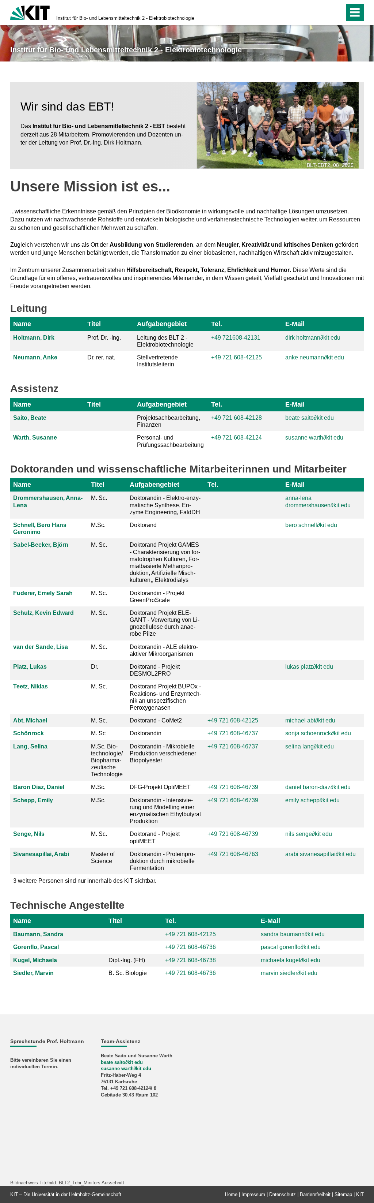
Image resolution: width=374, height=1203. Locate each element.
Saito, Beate (29, 418)
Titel (94, 324)
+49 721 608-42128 (236, 418)
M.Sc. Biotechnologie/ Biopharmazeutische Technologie (107, 760)
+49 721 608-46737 (232, 733)
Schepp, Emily (33, 800)
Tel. (216, 324)
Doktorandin (145, 733)
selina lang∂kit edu (309, 746)
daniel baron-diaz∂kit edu (318, 787)
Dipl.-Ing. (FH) (126, 960)
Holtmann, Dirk (33, 338)
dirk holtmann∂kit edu (312, 338)
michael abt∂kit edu (310, 720)
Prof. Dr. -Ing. (104, 338)
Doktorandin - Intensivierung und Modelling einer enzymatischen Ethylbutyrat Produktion (165, 811)
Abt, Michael (30, 720)
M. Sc (98, 733)
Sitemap (343, 1194)
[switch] (323, 12)
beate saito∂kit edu (309, 418)
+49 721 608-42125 (232, 720)
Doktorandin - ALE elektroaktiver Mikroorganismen (164, 650)
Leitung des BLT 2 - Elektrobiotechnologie (165, 341)
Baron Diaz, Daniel (38, 787)
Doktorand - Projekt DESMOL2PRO (155, 670)
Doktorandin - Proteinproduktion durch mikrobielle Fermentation (162, 861)
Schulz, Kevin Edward (43, 613)
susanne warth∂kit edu (314, 437)
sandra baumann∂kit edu (293, 934)
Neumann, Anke (35, 357)
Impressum (253, 1194)
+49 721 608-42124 (236, 437)
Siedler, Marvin (33, 973)
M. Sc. (99, 498)
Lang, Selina (30, 746)
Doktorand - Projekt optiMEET (155, 837)
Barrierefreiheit (315, 1194)
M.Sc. (98, 525)
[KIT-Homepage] (30, 12)
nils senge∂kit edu (308, 834)
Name (22, 324)
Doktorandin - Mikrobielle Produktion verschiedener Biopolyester (163, 753)
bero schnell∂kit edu (311, 525)
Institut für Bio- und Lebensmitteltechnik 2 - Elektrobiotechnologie (125, 18)
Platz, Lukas (30, 667)
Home (231, 1194)
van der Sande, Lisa (40, 647)
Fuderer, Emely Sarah (43, 593)
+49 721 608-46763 (232, 854)
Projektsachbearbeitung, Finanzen (168, 421)
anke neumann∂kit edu (314, 357)
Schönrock (28, 733)
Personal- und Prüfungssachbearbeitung (170, 441)
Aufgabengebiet (162, 324)
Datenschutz (282, 1194)
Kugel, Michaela (35, 960)
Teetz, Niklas (30, 686)
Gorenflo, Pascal (36, 947)
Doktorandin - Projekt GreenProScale (157, 596)
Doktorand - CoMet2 (156, 720)
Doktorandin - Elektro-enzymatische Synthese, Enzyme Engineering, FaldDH (165, 505)
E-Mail (295, 324)
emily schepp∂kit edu (312, 800)
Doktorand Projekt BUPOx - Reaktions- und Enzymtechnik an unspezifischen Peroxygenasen (165, 697)
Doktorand (143, 525)
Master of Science (103, 857)
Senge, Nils (29, 834)
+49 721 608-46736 (190, 973)
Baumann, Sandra (38, 934)
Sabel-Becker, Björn (40, 545)
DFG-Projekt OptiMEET (160, 787)
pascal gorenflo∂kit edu (291, 947)
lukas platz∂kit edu (309, 667)
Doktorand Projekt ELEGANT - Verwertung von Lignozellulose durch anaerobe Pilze (164, 623)
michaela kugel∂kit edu (290, 960)
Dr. (94, 667)
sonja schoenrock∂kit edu (318, 733)
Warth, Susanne (35, 437)
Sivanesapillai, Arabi (41, 854)
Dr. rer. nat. (101, 357)
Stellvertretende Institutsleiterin (157, 360)
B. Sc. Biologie (127, 973)
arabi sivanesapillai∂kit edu (320, 854)
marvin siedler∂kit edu (289, 973)
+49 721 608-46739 (232, 787)
